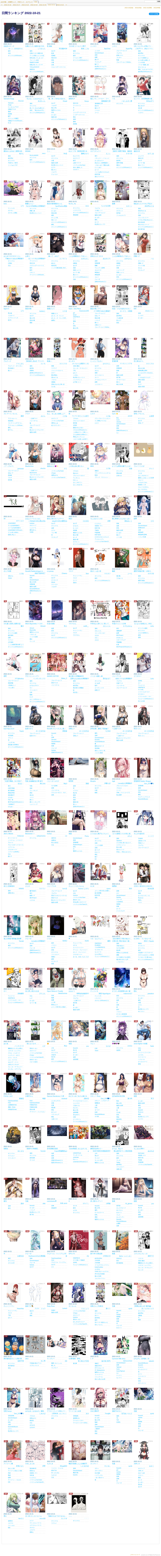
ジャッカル (11, 1525)
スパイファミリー (78, 947)
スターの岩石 (34, 1062)
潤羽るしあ (54, 423)
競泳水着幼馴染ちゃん (54, 204)
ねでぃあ (151, 153)
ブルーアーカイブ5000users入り (124, 62)
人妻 (96, 1105)
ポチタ (75, 945)
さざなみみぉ (127, 626)
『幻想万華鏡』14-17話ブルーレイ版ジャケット (14, 781)
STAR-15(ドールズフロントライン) (103, 1271)
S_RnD (108, 731)
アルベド (10, 842)
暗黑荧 (71, 781)
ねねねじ (42, 311)
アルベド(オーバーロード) (15, 845)
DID (9, 1482)
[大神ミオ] (144, 1450)
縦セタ (53, 263)
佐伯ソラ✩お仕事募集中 (124, 678)
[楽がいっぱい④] (100, 558)
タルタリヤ (98, 270)
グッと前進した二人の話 (37, 55)
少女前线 (97, 1260)
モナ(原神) (54, 785)
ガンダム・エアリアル (14, 1069)
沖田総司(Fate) (12, 1109)
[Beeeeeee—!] (35, 820)
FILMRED (98, 945)
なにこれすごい (77, 482)
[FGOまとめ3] (14, 1083)
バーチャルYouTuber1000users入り (59, 477)
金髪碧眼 (75, 1059)
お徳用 (151, 416)
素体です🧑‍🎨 (29, 1306)
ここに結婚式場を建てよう (16, 644)
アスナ (27, 414)
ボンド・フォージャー (79, 952)
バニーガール (34, 421)
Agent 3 (6, 309)
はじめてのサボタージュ (12, 256)
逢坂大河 (137, 151)
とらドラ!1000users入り (145, 167)
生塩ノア (97, 316)
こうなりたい (120, 962)
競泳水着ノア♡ (95, 309)
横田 (109, 941)
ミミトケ (151, 836)
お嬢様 (118, 1223)
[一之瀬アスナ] (122, 715)
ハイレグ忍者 (142, 537)
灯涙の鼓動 (51, 623)
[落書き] (14, 1135)
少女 (74, 893)
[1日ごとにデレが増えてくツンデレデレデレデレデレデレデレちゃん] (144, 33)
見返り (75, 582)
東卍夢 (75, 1363)
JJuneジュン (149, 311)
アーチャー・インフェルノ (37, 1112)
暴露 (139, 382)
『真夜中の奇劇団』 (32, 1148)
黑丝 (31, 793)
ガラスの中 (11, 1263)
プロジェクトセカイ (79, 421)
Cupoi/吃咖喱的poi (60, 1151)
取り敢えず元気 (83, 1361)
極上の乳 (54, 108)
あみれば (151, 1151)
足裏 (52, 1105)
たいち (43, 363)
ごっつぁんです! (13, 165)
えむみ (97, 635)
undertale (76, 1157)
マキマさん (72, 623)
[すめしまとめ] (35, 1450)
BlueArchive (29, 466)
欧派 (52, 53)
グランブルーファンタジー (103, 418)
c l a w (49, 938)
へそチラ (140, 112)
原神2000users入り (57, 752)
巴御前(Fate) (33, 1105)
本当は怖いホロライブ (79, 902)
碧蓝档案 (10, 683)
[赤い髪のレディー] (100, 1188)
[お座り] (35, 243)
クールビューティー (101, 379)
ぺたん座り (11, 687)
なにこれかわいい (143, 475)
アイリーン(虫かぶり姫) (15, 1470)
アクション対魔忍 (13, 118)
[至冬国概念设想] (57, 1130)
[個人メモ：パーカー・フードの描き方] (100, 85)
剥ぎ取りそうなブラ (101, 66)
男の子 (97, 1155)
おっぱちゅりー (99, 160)
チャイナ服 (141, 265)
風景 (52, 628)
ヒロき (65, 311)
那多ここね (85, 48)
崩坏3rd (53, 838)
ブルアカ (119, 53)
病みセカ (75, 473)
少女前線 (97, 1262)
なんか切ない (99, 954)
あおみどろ (107, 258)
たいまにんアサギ (13, 107)
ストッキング (34, 790)
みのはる (32, 1425)
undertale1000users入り (80, 1161)
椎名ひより (54, 1004)
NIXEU (65, 941)
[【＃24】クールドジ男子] (79, 33)
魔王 (139, 375)
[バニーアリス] (122, 663)
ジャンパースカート (57, 370)
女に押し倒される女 (32, 991)
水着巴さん (29, 1096)
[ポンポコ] (79, 348)
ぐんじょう (85, 1308)
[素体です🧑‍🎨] (35, 1293)
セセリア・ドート (13, 1062)
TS (117, 1418)
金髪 (52, 528)
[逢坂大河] (144, 138)
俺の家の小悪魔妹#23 (76, 676)
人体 (31, 1313)
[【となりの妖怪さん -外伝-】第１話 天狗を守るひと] (144, 610)
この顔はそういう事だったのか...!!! (81, 432)
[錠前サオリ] (35, 715)
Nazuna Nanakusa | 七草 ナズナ (57, 1096)
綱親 (117, 955)
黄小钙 (130, 1098)
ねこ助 (43, 1361)
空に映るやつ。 (139, 361)
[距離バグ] (144, 243)
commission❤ (52, 1201)
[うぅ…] (57, 138)
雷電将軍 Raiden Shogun (142, 781)
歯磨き (53, 320)
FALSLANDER (34, 155)
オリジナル (76, 53)
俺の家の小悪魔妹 (78, 688)
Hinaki (65, 101)
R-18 (9, 123)
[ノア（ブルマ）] (14, 453)
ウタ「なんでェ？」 (97, 938)
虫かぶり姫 (11, 1468)
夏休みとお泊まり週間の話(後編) (14, 151)
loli (95, 859)
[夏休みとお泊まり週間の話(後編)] (14, 138)
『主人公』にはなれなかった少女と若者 (35, 99)
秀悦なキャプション (79, 437)
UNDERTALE (77, 1153)
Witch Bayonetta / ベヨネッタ (35, 623)
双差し (140, 900)
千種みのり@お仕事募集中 (14, 258)
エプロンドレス (34, 1365)
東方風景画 (119, 1263)
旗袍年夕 (72, 99)
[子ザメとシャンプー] (35, 663)
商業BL (32, 370)
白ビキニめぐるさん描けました (79, 1096)
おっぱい (54, 114)
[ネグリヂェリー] (100, 138)
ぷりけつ (32, 1530)
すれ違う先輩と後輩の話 (12, 623)
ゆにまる (21, 1151)
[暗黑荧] (79, 761)
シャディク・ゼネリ (14, 1055)
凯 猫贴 (49, 46)
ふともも (32, 900)
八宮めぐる (76, 1105)
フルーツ (140, 480)
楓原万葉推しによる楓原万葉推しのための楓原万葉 (79, 1463)
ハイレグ (97, 320)
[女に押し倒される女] (35, 978)
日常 (31, 692)
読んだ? (118, 320)
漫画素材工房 (106, 101)
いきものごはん (142, 482)
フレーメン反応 (34, 60)
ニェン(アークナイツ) (79, 112)
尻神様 (53, 55)
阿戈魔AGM (63, 48)
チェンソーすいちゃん (76, 886)
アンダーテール (77, 1155)
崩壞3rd (53, 840)
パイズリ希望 (99, 753)
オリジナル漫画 (12, 633)
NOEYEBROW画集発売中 (102, 1151)
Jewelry (118, 422)
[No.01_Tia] (79, 190)
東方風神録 (11, 790)
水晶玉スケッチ (9, 46)
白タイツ (97, 852)
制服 (117, 60)
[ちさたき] (57, 1450)
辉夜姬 (65, 731)
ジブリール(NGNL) (13, 852)
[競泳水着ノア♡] (100, 295)
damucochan (127, 1361)
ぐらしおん (20, 363)
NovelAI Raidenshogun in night (35, 571)
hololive (32, 523)
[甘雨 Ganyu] (14, 1398)
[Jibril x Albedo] (14, 820)
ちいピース (98, 952)
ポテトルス (20, 521)
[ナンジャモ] (100, 978)
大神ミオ (137, 1463)
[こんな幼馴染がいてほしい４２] (122, 243)
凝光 (5, 1201)
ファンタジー (34, 690)
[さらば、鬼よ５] (122, 1135)
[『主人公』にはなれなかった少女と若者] (35, 85)
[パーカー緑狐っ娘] (100, 663)
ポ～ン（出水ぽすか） (16, 48)
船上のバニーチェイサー (37, 430)
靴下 (96, 857)
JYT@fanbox (19, 678)
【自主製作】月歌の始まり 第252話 (122, 938)
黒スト (97, 322)
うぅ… (49, 151)
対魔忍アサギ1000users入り (16, 121)
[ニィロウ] (100, 33)
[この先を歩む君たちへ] (79, 452)
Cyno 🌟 (115, 414)
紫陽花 (21, 1098)
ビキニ (140, 1005)
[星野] (14, 663)
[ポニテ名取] (14, 558)
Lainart (64, 1308)
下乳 (74, 370)
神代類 (75, 423)
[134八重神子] (100, 1398)
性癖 (139, 215)
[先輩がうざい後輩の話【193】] (35, 33)
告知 (9, 1368)
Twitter (118, 1162)
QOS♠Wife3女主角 (118, 1096)
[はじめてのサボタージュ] (14, 240)
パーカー (97, 110)
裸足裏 (53, 1107)
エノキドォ (63, 258)
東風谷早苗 (11, 793)
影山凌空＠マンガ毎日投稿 (123, 1151)
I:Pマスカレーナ (99, 1368)
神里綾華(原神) (142, 534)
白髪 (96, 790)
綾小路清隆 (98, 893)
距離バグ (137, 256)
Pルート (75, 1159)
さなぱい (10, 797)
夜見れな (32, 1470)
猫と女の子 (141, 106)
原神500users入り (35, 950)
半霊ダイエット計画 (119, 623)
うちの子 (54, 105)
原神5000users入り (100, 69)
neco (43, 153)
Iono (5, 204)
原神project (141, 527)
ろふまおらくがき (96, 519)
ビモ (22, 206)
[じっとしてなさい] (100, 348)
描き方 (97, 106)
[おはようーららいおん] (35, 505)
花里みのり (33, 1418)
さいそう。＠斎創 (126, 311)
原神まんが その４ (96, 256)
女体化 (140, 680)
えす (43, 1046)
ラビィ (92, 1043)
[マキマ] (79, 558)
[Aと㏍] (100, 871)
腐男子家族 (119, 163)
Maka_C (64, 678)
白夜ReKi (20, 1256)
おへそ (97, 170)
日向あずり (150, 101)
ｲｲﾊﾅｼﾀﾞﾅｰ (76, 169)
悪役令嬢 (119, 473)
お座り (27, 256)
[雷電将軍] (122, 348)
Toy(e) (21, 731)
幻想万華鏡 (11, 788)
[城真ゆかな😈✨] (57, 453)
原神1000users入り (100, 281)
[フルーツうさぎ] (144, 450)
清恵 (96, 897)
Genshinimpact (120, 424)
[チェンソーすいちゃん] (79, 873)
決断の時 (119, 1169)
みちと (130, 836)
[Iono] (14, 188)
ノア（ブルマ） (9, 466)
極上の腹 (75, 535)
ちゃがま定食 (106, 206)
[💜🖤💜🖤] (122, 1030)
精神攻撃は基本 (142, 370)
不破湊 (97, 530)
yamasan (20, 468)
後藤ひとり (51, 309)
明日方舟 (54, 58)
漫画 (31, 51)
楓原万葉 (75, 1472)
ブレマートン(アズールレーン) (16, 423)
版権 (117, 370)
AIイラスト (141, 1011)
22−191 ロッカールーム (33, 1516)
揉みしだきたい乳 (100, 750)
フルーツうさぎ (139, 466)
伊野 (109, 521)
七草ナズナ (54, 1119)
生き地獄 (97, 1473)
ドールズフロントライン (102, 1265)
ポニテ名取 (7, 571)
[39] (14, 501)
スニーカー (54, 584)
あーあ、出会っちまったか (81, 957)
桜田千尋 (21, 1361)
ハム (152, 258)
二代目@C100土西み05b (36, 521)
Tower (96, 1050)
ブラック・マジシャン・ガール (103, 477)
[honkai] (57, 817)
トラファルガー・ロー (144, 696)
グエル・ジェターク (14, 1053)
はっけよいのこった (144, 895)
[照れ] (144, 978)
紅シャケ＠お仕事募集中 (37, 258)
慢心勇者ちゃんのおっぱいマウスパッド (122, 519)
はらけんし (107, 363)
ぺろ (113, 99)
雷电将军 (54, 1208)
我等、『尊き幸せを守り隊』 (37, 110)
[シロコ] (122, 33)
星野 (5, 676)
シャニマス (76, 1103)
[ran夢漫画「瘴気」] (79, 1345)
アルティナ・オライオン (15, 366)
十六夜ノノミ (99, 210)
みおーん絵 (141, 1473)
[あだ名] (14, 1030)
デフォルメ (11, 1155)
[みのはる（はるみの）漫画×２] (35, 1398)
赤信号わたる (149, 206)
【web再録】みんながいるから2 (79, 1148)
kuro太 (65, 888)
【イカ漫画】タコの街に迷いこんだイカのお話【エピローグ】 (122, 833)
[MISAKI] (35, 138)
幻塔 (96, 1048)
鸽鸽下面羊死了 (40, 573)
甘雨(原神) (11, 1415)
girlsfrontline (98, 1258)
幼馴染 (75, 263)
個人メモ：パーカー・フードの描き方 (100, 99)
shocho (42, 468)
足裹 (96, 843)
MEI (9, 1527)
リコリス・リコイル (57, 1468)
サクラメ (42, 888)
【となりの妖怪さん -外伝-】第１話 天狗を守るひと (144, 623)
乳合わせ (140, 898)
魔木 (22, 626)
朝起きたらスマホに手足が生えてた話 (144, 204)
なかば (108, 1046)
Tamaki (21, 941)
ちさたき (50, 1463)
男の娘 (10, 313)
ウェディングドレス (144, 797)
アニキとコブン (99, 539)
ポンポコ (72, 361)
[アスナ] (35, 400)
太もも (140, 268)
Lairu (152, 678)
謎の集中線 (141, 229)
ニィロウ (93, 46)
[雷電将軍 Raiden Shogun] (144, 768)
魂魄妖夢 (119, 630)
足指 (96, 847)
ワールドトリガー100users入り (81, 1423)
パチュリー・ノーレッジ (102, 158)
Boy (117, 418)
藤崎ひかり (85, 153)
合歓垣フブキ (142, 840)
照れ (135, 991)
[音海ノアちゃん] (144, 400)
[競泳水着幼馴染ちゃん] (57, 190)
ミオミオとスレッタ (141, 1253)
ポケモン (10, 210)
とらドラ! (141, 156)
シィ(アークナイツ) (78, 114)
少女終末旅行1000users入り (16, 530)
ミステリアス (77, 210)
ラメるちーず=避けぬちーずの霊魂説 (146, 957)
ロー (139, 683)
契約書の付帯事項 (13, 744)
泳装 (52, 65)
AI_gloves (128, 1203)
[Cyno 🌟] (122, 400)
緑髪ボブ (97, 690)
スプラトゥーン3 (13, 318)
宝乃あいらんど (126, 1413)
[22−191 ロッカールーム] (35, 1503)
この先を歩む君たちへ (76, 466)
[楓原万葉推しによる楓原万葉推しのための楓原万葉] (79, 1450)
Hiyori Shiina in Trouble (55, 991)
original (53, 1055)
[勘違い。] (57, 348)
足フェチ (97, 850)
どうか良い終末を (13, 532)
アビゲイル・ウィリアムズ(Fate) (59, 1262)
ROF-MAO (98, 535)
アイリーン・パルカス (14, 1480)
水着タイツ (98, 325)
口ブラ (53, 167)
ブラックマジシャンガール (103, 473)
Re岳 (65, 153)
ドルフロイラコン (100, 1278)
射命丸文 (119, 1258)
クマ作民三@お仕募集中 (102, 311)
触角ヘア (32, 895)
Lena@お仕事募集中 (125, 783)
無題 (70, 833)
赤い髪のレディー (96, 1201)
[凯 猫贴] (57, 33)
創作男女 (140, 53)
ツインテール (99, 1377)
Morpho (93, 781)
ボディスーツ (142, 1383)
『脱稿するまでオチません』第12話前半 (57, 1516)
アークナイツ (77, 105)
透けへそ (54, 220)
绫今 (130, 888)
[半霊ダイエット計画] (122, 610)
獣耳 (31, 270)
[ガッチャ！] (100, 1450)
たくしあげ (98, 167)
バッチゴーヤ (19, 1046)
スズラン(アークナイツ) (37, 265)
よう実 (53, 1002)
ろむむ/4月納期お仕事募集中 (35, 206)
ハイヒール (141, 1059)
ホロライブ (76, 158)
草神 (52, 746)
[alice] (35, 1344)
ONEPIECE (76, 317)
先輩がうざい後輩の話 (36, 53)
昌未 (22, 1203)
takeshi (151, 1361)
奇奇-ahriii (63, 1203)
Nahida (53, 750)
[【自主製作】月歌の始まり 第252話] (122, 925)
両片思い (75, 692)
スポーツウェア (121, 640)
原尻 (52, 795)
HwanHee (20, 1308)
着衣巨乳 (54, 265)
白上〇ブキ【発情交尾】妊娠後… (79, 151)
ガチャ (97, 1468)
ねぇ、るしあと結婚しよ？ (56, 414)
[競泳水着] (35, 295)
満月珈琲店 (11, 1365)
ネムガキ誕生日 (139, 833)
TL (139, 1317)
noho (152, 626)
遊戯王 (97, 470)
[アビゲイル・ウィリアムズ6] (57, 1240)
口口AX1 (86, 521)
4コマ (31, 697)
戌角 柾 (86, 1098)
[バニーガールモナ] (57, 768)
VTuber (53, 473)
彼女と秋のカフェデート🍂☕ (57, 519)
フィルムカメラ (121, 215)
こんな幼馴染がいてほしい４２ (122, 256)
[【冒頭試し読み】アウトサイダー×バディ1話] (35, 348)
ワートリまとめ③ (75, 1411)
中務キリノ (141, 843)
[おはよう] (79, 978)
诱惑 (96, 1217)
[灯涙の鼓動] (57, 610)
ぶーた (130, 573)
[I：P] (100, 1345)
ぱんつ (75, 373)
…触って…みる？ (53, 256)
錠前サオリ (29, 728)
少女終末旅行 (12, 523)
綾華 (135, 519)
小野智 (108, 1203)
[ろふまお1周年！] (144, 1132)
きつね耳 (97, 683)
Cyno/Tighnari (120, 1371)
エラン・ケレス (12, 1057)
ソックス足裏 (34, 637)
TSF (117, 1420)
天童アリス (119, 683)
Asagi (9, 105)
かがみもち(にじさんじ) (102, 537)
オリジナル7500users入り (59, 119)
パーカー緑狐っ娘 (96, 676)
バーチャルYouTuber (79, 165)
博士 (5, 1516)
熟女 (117, 1101)
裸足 (74, 117)
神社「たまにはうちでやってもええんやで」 (146, 69)
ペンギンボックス (39, 678)
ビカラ (92, 414)
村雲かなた (20, 1466)
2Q (88, 1256)
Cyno (118, 420)
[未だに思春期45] (14, 873)
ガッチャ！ (94, 1463)
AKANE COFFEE (53, 676)
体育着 (10, 480)
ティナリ (119, 1375)
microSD (42, 1518)
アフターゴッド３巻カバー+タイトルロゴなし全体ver (57, 1411)
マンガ (118, 1160)
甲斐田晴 (97, 532)
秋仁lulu (42, 783)
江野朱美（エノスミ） (59, 1413)
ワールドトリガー (78, 1420)
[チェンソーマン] (14, 1293)
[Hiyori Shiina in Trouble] (57, 978)
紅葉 (117, 644)
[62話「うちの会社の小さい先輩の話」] (122, 295)
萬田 (22, 416)
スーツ (75, 580)
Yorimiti (42, 1151)
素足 (52, 1117)
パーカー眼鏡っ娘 (143, 65)
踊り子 (97, 59)
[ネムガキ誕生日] (144, 817)
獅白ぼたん (33, 530)
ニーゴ (118, 790)
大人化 (53, 386)
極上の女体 (119, 384)
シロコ (114, 46)
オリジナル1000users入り (124, 167)
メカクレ (54, 379)
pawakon (151, 993)
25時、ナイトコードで (123, 792)
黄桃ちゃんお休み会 (122, 952)
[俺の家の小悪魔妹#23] (79, 663)
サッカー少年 (99, 1160)
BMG (92, 466)
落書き (53, 957)
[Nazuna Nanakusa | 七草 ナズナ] (57, 1083)
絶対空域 (97, 174)
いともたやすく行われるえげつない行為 (146, 373)
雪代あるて (107, 678)
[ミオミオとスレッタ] (144, 1240)
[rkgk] (122, 768)
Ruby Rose (51, 1306)
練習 (52, 959)
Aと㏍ (92, 886)
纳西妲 (53, 743)
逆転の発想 (141, 379)
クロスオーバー (12, 849)
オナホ (75, 1205)
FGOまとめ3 (8, 1096)
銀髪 (96, 792)
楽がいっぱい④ (95, 571)
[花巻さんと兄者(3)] (100, 1293)
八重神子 (97, 1429)
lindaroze (20, 836)
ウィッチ (32, 641)
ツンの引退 (141, 62)
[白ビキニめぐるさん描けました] (79, 1083)
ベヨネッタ (33, 634)
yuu (87, 1046)
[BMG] (100, 453)
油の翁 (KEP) (106, 1361)
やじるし (107, 1466)
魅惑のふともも (56, 110)
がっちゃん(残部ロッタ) (80, 363)
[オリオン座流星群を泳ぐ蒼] (122, 978)
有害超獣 (10, 735)
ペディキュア (55, 1114)
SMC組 (32, 1475)
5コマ (140, 384)
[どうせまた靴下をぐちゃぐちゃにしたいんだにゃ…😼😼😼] (100, 820)
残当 (117, 322)
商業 (139, 1320)
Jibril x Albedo (8, 833)
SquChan (107, 48)
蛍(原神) (97, 748)
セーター (97, 1110)
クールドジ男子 (77, 58)
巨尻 (139, 1381)
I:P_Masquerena (100, 1370)
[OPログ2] (79, 1240)
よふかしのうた (56, 1100)
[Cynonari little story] (122, 1345)
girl (74, 313)
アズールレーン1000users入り (16, 425)
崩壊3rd (10, 1521)
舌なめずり (76, 1114)
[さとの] (35, 873)
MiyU (65, 783)
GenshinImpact (99, 53)
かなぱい (10, 806)
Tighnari (118, 1367)
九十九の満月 (120, 948)
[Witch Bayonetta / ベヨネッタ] (35, 610)
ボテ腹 (97, 1116)
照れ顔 (140, 1484)
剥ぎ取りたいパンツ (57, 165)
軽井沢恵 (97, 895)
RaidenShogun (77, 844)
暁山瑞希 (119, 795)
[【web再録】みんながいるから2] (79, 1132)
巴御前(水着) (33, 1107)
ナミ (74, 319)
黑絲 (117, 1117)
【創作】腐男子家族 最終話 (122, 151)
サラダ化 (140, 689)
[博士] (14, 1503)
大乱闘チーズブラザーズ (145, 952)
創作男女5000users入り (145, 71)
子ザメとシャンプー (32, 676)
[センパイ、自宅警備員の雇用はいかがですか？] (144, 85)
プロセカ (75, 418)
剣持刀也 (97, 528)
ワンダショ (76, 478)
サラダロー (137, 676)
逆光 (74, 797)
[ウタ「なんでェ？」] (100, 921)
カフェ (53, 530)
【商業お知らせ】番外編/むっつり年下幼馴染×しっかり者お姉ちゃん (144, 1306)
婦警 (96, 382)
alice (26, 1358)
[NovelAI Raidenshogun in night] (35, 558)
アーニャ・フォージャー (80, 950)
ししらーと (33, 527)
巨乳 (52, 112)
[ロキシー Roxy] (100, 1083)
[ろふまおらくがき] (100, 503)
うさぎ (140, 473)
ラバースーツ (142, 1057)
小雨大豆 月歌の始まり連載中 (122, 941)
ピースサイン (77, 1119)
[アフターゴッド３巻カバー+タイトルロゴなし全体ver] (57, 1398)
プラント (10, 738)
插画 (74, 795)
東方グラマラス (99, 176)
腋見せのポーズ (99, 746)
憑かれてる (54, 377)
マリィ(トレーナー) (35, 1523)
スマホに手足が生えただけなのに (146, 220)
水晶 (9, 53)
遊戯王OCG (98, 1365)
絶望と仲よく (12, 534)
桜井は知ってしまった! (36, 58)
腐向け (118, 165)
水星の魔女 (76, 366)
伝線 (74, 279)
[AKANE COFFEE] (57, 662)
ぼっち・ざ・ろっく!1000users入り (59, 318)
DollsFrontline (99, 1267)
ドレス (118, 1215)
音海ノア (140, 423)
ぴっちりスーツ (142, 1061)
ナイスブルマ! (120, 911)
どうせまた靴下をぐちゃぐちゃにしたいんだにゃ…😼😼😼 (100, 833)
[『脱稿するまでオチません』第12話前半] (57, 1498)
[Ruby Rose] (57, 1293)
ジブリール (11, 847)
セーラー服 (141, 163)
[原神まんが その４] (100, 243)
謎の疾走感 (141, 222)
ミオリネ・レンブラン (14, 1050)
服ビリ (118, 535)
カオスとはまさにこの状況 (146, 955)
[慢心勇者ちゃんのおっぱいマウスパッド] (122, 505)
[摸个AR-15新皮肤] (100, 1240)
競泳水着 (54, 213)
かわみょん (119, 637)
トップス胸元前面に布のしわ (59, 268)
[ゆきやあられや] (14, 715)
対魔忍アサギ (12, 109)
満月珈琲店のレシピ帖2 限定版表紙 (14, 1358)
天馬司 (75, 425)
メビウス (10, 1523)
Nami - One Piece (75, 309)
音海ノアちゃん (139, 414)
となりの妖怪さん (143, 633)
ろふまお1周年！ (139, 1148)
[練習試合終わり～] (100, 1132)
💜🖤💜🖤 (115, 1043)
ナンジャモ (11, 208)
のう (65, 468)
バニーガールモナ (53, 781)
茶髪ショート (77, 270)
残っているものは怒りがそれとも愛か (37, 108)
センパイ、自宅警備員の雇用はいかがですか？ (144, 99)
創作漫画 (10, 635)
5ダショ (75, 480)
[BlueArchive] (35, 453)
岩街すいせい (34, 1059)
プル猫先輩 (119, 318)
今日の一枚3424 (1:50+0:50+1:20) (144, 886)
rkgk (113, 781)
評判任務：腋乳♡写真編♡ (99, 728)
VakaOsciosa (62, 993)
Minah (53, 582)
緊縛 (9, 111)
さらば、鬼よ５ (117, 1148)
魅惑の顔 (54, 117)
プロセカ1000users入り (80, 430)
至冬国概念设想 (52, 1148)
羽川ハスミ (137, 728)
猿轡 (52, 1000)
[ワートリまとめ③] (79, 1398)
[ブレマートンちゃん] (14, 400)
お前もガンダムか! (13, 1064)
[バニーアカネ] (57, 873)
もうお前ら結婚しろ (144, 60)
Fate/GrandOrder (13, 1101)
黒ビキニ (54, 170)
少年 (96, 1153)
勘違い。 (50, 361)
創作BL (118, 160)
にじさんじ (98, 523)
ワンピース (141, 685)
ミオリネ (140, 1258)
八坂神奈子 (11, 804)
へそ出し (75, 375)
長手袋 (118, 213)
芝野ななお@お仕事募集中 (79, 678)
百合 (9, 265)
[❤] (79, 925)
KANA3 (21, 888)
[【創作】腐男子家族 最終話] (122, 138)
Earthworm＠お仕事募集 (37, 1256)
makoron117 (128, 993)
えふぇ (108, 153)
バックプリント (77, 379)
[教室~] (79, 505)
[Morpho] (100, 768)
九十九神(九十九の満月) (123, 957)
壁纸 (52, 60)
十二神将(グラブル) (100, 421)
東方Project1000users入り (124, 647)
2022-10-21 (8, 44)
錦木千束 (54, 1470)
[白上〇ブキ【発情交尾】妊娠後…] (79, 138)
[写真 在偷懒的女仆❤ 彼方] (35, 768)
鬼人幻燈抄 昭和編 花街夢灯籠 (14, 938)
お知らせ (119, 475)
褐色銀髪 (75, 215)
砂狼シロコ (119, 55)
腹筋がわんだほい (78, 427)
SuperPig (129, 48)
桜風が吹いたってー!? (36, 65)
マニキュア (98, 62)
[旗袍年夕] (79, 85)
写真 (31, 786)
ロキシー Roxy (95, 1096)
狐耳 (31, 160)
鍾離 (96, 265)
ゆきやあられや (9, 728)
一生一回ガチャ (99, 1477)
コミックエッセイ (100, 633)
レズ (31, 998)
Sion (87, 573)
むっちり (75, 528)
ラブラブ (54, 368)
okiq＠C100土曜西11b (59, 521)
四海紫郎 (21, 993)
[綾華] (144, 505)
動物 (31, 694)
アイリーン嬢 (8, 1463)
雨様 (87, 783)
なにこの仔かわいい (36, 699)
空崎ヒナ (72, 728)
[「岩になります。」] (35, 1030)
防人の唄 (119, 847)
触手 (9, 116)
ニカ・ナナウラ (12, 1060)
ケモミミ (32, 272)
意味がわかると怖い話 (58, 384)
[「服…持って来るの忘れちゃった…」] (57, 85)
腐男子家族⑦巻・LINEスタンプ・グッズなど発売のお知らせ (144, 571)
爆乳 (52, 215)
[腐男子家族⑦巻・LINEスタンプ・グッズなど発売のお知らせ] (144, 558)
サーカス (32, 1160)
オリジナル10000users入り (16, 55)
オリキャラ (54, 580)
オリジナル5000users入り (81, 60)
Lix (66, 836)
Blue (65, 1046)
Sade (152, 1046)
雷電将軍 (97, 263)
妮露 (96, 57)
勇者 (117, 523)
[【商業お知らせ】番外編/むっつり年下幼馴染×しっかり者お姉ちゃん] (144, 1293)
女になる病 (141, 701)
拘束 (52, 995)
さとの (27, 886)
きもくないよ (142, 67)
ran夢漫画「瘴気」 (75, 1358)
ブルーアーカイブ (121, 51)
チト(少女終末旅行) (13, 525)
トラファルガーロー (144, 692)
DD (66, 1361)
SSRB (31, 532)
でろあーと (119, 578)
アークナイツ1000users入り (37, 275)
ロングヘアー (120, 1217)
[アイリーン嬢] (14, 1450)
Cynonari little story (118, 1358)
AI (30, 593)
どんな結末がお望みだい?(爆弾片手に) (81, 434)
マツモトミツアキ (126, 363)
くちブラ (54, 172)
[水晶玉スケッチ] (14, 33)
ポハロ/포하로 (40, 731)
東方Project (119, 635)
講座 (31, 1315)
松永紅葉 (151, 888)
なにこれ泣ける (77, 484)
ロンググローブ (121, 1208)
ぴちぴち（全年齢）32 (141, 1358)
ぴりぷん (42, 993)
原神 (96, 55)
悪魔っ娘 (32, 211)
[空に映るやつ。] (144, 348)
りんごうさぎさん (143, 487)
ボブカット (119, 211)
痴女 (96, 1431)
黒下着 (32, 1214)
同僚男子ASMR (34, 62)
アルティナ (7, 361)
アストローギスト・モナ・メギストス (59, 792)
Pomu (87, 836)
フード (97, 112)
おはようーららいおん (33, 519)
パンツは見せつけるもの (102, 172)
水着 (52, 62)
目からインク (120, 849)
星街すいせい (77, 900)
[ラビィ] (100, 1030)
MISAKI (27, 151)
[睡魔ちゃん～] (35, 190)
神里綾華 (97, 275)
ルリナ (32, 1520)
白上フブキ (76, 156)
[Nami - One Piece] (79, 295)
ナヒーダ (97, 279)
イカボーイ (11, 315)
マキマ (71, 571)
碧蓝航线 (10, 421)
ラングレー (51, 1358)
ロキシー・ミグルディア (102, 1100)
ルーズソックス (99, 688)
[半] (14, 1236)
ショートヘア (120, 270)
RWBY (53, 1310)
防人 (65, 626)
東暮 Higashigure (105, 993)
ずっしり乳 (54, 217)
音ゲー (97, 1315)
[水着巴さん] (35, 1083)
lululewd (64, 1098)
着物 (74, 321)
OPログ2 (72, 1253)
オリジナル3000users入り (59, 222)
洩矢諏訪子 (11, 795)
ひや (152, 521)
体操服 (75, 530)
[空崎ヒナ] (79, 715)
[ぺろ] (122, 85)
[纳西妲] (122, 873)
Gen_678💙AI (149, 783)
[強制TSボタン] (122, 1398)
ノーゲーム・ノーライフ (15, 840)
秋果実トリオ (142, 484)
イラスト (75, 790)
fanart (74, 315)
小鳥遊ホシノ (12, 685)
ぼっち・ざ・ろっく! (57, 316)
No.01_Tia (72, 204)
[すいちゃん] (79, 1293)
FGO (9, 1103)
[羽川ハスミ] (144, 715)
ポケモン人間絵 (12, 213)
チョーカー (54, 174)
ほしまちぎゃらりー (79, 1321)
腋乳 (52, 224)
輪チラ (97, 64)
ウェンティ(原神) (100, 268)
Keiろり (21, 1518)
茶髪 (74, 268)
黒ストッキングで (35, 802)
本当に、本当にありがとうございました (124, 852)
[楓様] (122, 558)
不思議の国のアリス (36, 1363)
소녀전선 (97, 1269)
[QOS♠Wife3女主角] (122, 1083)
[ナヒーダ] (35, 925)
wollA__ (86, 626)
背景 (117, 1005)
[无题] (35, 1188)
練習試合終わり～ (96, 1148)
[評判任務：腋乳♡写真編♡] (100, 715)
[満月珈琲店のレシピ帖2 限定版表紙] (14, 1345)
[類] (79, 400)
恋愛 (9, 637)
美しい (75, 804)
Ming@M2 (63, 1466)
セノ (117, 433)
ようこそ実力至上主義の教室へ (103, 890)
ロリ (117, 893)
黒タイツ (75, 275)
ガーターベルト (121, 379)
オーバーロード (12, 838)
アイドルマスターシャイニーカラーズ (81, 1101)
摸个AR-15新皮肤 (96, 1253)
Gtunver (21, 101)
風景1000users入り (57, 1162)
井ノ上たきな (55, 1473)
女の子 (53, 51)
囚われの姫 (141, 368)
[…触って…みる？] (57, 243)
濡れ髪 (140, 108)
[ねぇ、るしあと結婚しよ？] (57, 400)
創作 (9, 51)
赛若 (117, 428)
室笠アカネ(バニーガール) (59, 895)
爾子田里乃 (33, 891)
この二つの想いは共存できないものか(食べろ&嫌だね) (81, 439)
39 (4, 519)
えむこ (97, 637)
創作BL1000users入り (36, 373)
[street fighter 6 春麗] (144, 1030)
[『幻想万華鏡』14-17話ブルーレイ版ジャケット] (14, 768)
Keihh (87, 941)
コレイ (97, 277)
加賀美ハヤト (99, 526)
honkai (49, 833)
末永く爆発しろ (77, 167)
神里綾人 (97, 272)
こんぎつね (11, 742)
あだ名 (6, 1043)
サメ (31, 688)
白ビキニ (75, 1108)
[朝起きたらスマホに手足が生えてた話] (144, 190)
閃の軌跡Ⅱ (11, 368)
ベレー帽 (54, 532)
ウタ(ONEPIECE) (100, 947)
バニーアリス (116, 676)
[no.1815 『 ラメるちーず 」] (144, 925)
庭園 (113, 204)
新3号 (9, 320)
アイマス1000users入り (80, 1121)
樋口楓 (118, 576)
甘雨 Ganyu (8, 1411)
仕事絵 (10, 263)
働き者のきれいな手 (122, 959)
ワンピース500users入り (102, 956)
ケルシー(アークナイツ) (58, 67)
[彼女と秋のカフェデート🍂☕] (57, 505)
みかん (43, 416)
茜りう (108, 1308)
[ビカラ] (100, 397)
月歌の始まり (120, 945)
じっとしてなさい (96, 361)
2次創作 (140, 838)
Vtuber (10, 578)
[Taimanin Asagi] (14, 85)
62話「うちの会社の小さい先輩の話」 (122, 309)
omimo (129, 1046)
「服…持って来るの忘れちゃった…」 (57, 99)
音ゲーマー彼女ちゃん (101, 1322)
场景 (74, 799)
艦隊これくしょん (56, 1363)
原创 (52, 950)
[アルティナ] (14, 348)
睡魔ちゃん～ (29, 204)
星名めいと (128, 521)
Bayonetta (33, 630)
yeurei (130, 416)
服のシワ (97, 108)
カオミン (129, 206)
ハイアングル (99, 1475)
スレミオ (140, 1270)
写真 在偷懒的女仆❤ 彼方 (34, 781)
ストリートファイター (144, 1052)
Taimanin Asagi (9, 99)
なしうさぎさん (142, 489)
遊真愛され (76, 1418)
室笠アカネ (54, 683)
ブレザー (119, 57)
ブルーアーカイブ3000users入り (103, 327)
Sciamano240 (84, 311)
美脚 (74, 119)
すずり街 (129, 153)
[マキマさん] (79, 610)
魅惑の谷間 (54, 163)
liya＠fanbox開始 (61, 206)
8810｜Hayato (149, 941)
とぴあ (65, 416)
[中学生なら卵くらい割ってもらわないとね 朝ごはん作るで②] (100, 610)
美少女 (32, 795)
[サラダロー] (144, 663)
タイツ (97, 377)
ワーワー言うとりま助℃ (80, 416)
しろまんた (41, 48)
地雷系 (118, 1050)
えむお (97, 640)
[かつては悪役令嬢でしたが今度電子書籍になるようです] (122, 453)
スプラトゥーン (121, 845)
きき (87, 1413)
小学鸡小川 (107, 1256)
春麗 (139, 1050)
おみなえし (85, 258)
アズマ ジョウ (40, 1308)
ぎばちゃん (41, 101)
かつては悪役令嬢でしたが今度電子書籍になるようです (122, 466)
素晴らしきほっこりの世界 (146, 478)
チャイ (151, 468)
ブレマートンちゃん (10, 414)
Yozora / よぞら (83, 888)
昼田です (151, 1256)
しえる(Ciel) (84, 1466)
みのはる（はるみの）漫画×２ (35, 1411)
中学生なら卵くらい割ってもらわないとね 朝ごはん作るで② (100, 623)
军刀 (152, 1098)
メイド (32, 797)
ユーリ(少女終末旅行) (14, 528)
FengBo (108, 1413)
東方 (96, 156)
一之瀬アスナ (34, 418)
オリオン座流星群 (121, 1014)
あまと (151, 1466)
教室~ (71, 519)
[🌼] (57, 1030)
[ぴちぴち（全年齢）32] (144, 1345)
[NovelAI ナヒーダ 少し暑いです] (57, 715)
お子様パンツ (77, 382)
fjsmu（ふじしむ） (125, 1256)
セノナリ (119, 1377)
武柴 (130, 468)
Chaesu (64, 573)
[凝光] (14, 1188)
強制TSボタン (117, 1411)
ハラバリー (98, 998)
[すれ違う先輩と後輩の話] (14, 610)
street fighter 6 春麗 (140, 1043)
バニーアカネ (51, 886)
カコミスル (63, 363)
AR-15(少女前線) (100, 1274)
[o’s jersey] (57, 558)
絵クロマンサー (56, 425)
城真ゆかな (54, 475)
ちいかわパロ (99, 949)
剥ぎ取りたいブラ (100, 224)
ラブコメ (10, 640)
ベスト (140, 902)
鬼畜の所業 (141, 386)
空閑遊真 (75, 1416)
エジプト (140, 1119)
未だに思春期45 (9, 886)
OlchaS (42, 626)
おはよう (72, 991)
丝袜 (31, 788)
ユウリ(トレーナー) (35, 1525)
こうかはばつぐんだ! (144, 377)
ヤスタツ (107, 573)
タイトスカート (99, 375)
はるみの (32, 1427)
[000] (144, 295)
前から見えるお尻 (100, 1379)
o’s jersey (50, 571)
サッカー (97, 1158)
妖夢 (117, 633)
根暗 (52, 366)
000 (135, 309)
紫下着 (118, 377)
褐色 (139, 1114)
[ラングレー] (57, 1341)
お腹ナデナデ (77, 163)
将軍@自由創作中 (83, 993)
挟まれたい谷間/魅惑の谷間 (103, 163)
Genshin (53, 739)
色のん (21, 153)
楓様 (113, 571)
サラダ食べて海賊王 (79, 1260)
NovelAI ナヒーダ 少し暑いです (57, 728)
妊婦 (96, 1112)
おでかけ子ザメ (34, 685)
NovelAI (32, 575)
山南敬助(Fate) (12, 1105)
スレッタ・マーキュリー (80, 368)
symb (130, 1308)
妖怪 (139, 635)
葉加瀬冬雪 (33, 1468)
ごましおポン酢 (126, 101)
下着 (9, 1315)
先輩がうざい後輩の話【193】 (35, 46)
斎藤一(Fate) (11, 1107)
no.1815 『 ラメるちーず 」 (143, 938)
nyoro (109, 888)
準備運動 (119, 642)
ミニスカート (99, 384)
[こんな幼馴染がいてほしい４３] (79, 243)
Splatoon (119, 840)
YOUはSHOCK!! (34, 67)
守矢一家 (10, 799)
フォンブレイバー (143, 217)
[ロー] (14, 978)
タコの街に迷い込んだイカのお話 (124, 842)
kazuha (75, 1475)
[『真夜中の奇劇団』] (35, 1135)
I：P (91, 1358)
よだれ (75, 1210)
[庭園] (122, 190)
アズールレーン (12, 418)
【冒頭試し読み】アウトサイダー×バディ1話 (35, 361)
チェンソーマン (77, 575)
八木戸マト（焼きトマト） (144, 48)
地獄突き (32, 69)
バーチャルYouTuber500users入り (37, 1057)
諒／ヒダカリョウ (148, 1308)
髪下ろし (10, 430)
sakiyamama (41, 836)
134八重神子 (94, 1411)
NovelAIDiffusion (35, 589)
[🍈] (100, 190)
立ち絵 (118, 1112)
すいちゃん (72, 1306)
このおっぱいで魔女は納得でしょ (103, 165)
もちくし (86, 1203)
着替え (32, 1532)
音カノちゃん (99, 1324)
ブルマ (10, 477)
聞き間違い (54, 375)
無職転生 (97, 1103)
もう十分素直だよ (143, 58)
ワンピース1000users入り (146, 699)
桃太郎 (118, 950)
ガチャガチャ (99, 1470)
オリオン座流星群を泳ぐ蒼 (121, 991)
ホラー (53, 373)
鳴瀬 (43, 1098)
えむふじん (107, 626)
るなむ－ (21, 783)
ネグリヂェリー (95, 151)
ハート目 (119, 537)
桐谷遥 (32, 1420)
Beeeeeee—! (29, 833)
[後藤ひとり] (57, 295)
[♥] (79, 1188)
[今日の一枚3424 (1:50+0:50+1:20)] (144, 873)
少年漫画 (10, 642)
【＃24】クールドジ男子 (77, 46)
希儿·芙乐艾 (54, 842)
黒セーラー (141, 165)
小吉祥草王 (119, 902)
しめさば (42, 1413)
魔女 (31, 639)
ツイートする (154, 14)
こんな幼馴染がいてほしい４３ (79, 256)
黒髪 (31, 322)
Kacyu (87, 101)
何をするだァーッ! (143, 224)
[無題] (79, 820)
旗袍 (74, 121)
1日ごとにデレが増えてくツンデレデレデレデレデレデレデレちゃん (144, 46)
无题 (26, 1201)
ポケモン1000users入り (102, 1000)
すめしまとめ (29, 1463)
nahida (118, 1314)
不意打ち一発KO (13, 163)
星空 (52, 630)
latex (139, 1048)
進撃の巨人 (11, 893)
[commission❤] (57, 1184)
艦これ (53, 1365)
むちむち (75, 526)
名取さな (10, 576)
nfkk (44, 1203)
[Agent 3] (14, 295)
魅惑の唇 (75, 539)
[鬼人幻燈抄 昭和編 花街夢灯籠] (14, 925)
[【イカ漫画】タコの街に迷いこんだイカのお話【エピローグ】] (122, 820)
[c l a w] (57, 925)
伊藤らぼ (107, 783)
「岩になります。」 (32, 1043)
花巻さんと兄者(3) (96, 1306)
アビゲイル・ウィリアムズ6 (56, 1253)
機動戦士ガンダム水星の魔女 (16, 1048)
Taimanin (10, 103)
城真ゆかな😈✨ (52, 466)
